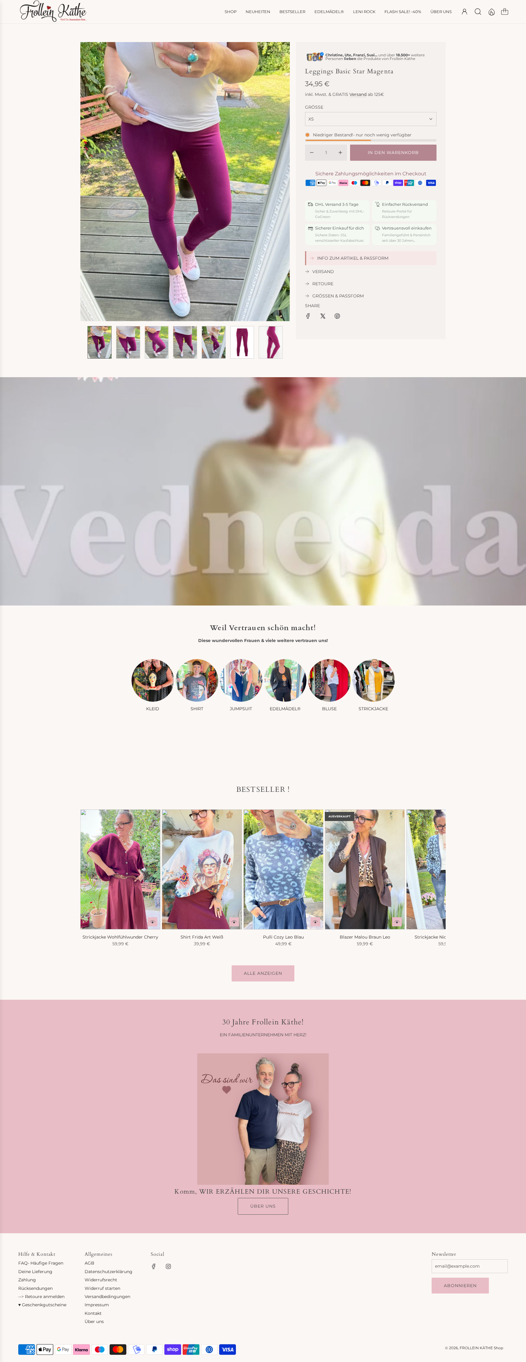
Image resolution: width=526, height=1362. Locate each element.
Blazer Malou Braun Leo (365, 937)
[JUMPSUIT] (241, 680)
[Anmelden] (464, 11)
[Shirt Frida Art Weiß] (202, 869)
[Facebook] (153, 1266)
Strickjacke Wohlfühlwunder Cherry (120, 937)
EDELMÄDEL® (285, 708)
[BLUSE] (329, 680)
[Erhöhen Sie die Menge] (340, 152)
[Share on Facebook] (308, 317)
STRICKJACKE (373, 708)
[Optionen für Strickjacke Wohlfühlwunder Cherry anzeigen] (152, 921)
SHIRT (197, 708)
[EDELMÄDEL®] (285, 680)
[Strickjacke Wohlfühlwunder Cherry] (120, 869)
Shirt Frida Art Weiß (202, 937)
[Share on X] (322, 317)
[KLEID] (153, 680)
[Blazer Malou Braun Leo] (365, 869)
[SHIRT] (197, 680)
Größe (314, 107)
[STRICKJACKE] (373, 680)
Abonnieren (460, 1285)
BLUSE (329, 708)
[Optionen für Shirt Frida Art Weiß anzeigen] (234, 921)
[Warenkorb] (504, 11)
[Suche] (478, 11)
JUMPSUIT (241, 708)
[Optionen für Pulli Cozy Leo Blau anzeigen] (315, 921)
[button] (95, 181)
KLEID (152, 708)
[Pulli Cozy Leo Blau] (284, 869)
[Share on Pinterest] (337, 317)
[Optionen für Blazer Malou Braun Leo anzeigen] (397, 921)
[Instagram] (168, 1266)
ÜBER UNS (263, 1206)
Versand (357, 94)
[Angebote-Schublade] (491, 11)
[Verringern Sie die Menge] (311, 152)
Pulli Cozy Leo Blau (283, 937)
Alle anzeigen (263, 973)
